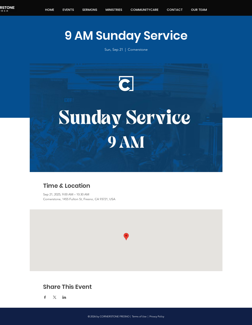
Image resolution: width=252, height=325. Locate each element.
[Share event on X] (55, 297)
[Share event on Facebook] (45, 297)
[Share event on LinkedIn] (64, 297)
